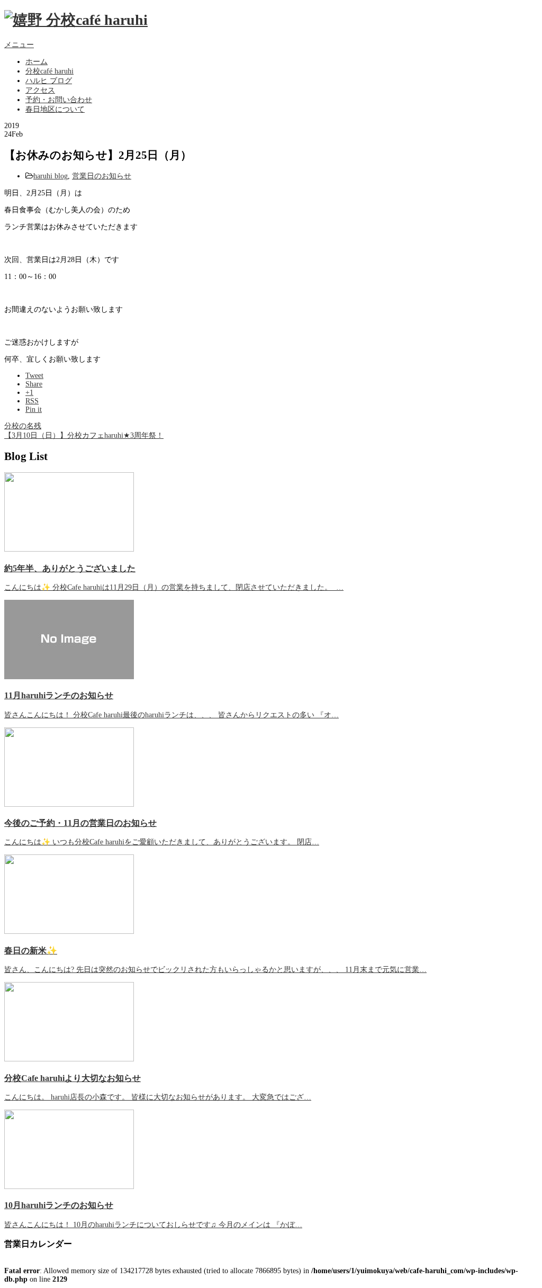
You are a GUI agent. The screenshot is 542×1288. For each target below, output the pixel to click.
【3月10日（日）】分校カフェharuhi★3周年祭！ (84, 435)
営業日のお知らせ (101, 176)
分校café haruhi (49, 71)
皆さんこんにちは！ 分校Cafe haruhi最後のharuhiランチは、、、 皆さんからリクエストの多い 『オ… (171, 715)
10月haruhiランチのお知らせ (58, 1205)
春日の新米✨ (30, 950)
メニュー (19, 45)
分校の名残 (22, 426)
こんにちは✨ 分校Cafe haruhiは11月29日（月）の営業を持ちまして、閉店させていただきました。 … (174, 587)
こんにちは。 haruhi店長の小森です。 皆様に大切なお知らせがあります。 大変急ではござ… (157, 1097)
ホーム (36, 62)
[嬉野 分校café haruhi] (76, 20)
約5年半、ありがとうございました (70, 568)
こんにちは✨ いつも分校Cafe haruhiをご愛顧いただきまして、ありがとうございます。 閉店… (161, 842)
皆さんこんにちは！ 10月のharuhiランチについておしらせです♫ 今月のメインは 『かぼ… (153, 1225)
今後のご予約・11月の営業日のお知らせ (80, 823)
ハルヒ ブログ (48, 81)
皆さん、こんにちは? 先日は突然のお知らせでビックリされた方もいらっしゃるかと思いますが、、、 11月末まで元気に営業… (215, 970)
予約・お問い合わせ (58, 100)
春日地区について (55, 109)
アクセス (40, 90)
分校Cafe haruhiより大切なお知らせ (72, 1078)
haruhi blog (50, 176)
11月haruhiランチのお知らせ (58, 695)
